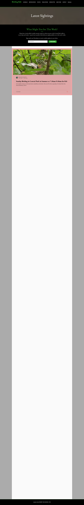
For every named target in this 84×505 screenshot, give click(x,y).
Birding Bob (16, 2)
